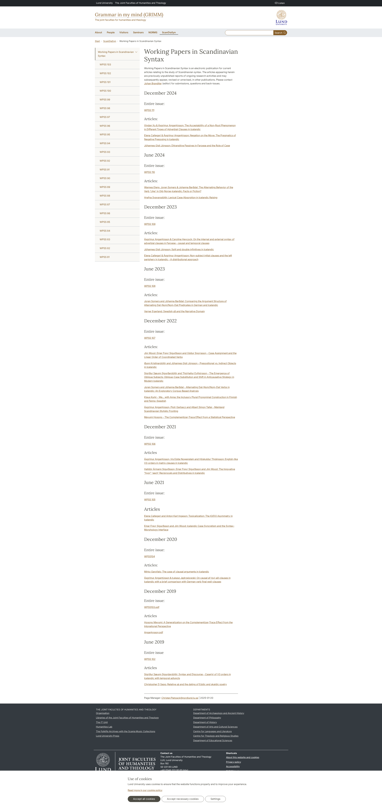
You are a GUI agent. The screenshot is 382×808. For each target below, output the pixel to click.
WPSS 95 (105, 134)
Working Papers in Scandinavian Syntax (116, 53)
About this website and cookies (242, 757)
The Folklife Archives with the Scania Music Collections (125, 731)
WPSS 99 (105, 99)
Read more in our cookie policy (145, 790)
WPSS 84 (105, 230)
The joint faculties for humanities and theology (120, 19)
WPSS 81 (105, 257)
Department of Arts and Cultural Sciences (215, 726)
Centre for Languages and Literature (212, 731)
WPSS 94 (105, 143)
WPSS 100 (105, 90)
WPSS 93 (105, 151)
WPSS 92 (105, 160)
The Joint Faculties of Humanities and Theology (140, 2)
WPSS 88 (105, 195)
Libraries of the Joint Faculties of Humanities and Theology (127, 717)
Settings (215, 798)
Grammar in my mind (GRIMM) (129, 14)
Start (97, 41)
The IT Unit (102, 722)
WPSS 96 (105, 125)
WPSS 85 (105, 221)
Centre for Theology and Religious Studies (215, 735)
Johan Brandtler (153, 83)
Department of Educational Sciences (212, 740)
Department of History (205, 722)
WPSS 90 (105, 178)
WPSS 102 (105, 73)
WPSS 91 (105, 169)
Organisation (102, 713)
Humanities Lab (104, 726)
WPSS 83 (105, 239)
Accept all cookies (144, 798)
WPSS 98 (105, 108)
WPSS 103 (105, 64)
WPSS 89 (105, 187)
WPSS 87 (105, 204)
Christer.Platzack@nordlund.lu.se (179, 697)
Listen (281, 3)
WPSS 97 (105, 117)
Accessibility (233, 766)
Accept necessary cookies (183, 798)
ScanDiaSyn (109, 41)
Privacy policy (233, 762)
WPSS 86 (105, 213)
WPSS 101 (105, 82)
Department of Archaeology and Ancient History (218, 713)
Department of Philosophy (207, 717)
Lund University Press (107, 735)
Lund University (104, 2)
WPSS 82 (105, 248)
